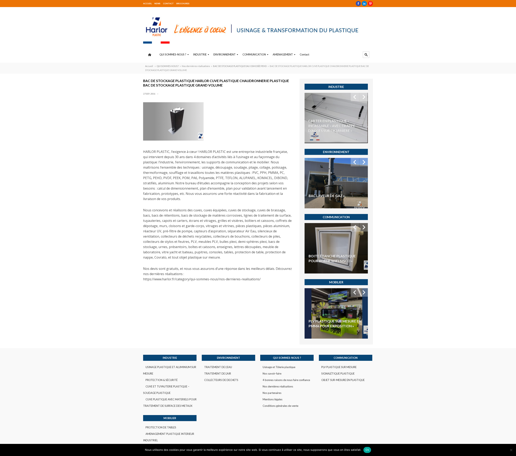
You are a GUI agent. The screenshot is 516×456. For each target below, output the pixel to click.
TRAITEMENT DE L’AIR (217, 373)
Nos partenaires (272, 392)
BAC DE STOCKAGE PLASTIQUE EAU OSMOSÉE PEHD (240, 66)
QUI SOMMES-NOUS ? (168, 66)
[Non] (511, 450)
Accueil (147, 3)
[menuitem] (149, 55)
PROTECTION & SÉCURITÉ (162, 380)
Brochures (182, 3)
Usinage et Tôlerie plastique (279, 367)
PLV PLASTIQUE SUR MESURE (339, 367)
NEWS (157, 3)
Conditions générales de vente (280, 405)
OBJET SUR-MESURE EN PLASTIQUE (343, 380)
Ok (367, 449)
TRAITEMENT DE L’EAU (218, 367)
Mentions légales (272, 399)
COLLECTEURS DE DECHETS (221, 380)
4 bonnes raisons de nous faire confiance (286, 380)
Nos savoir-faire (272, 373)
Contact (168, 3)
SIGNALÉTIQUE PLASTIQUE (338, 373)
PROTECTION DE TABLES (161, 427)
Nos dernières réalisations (196, 66)
